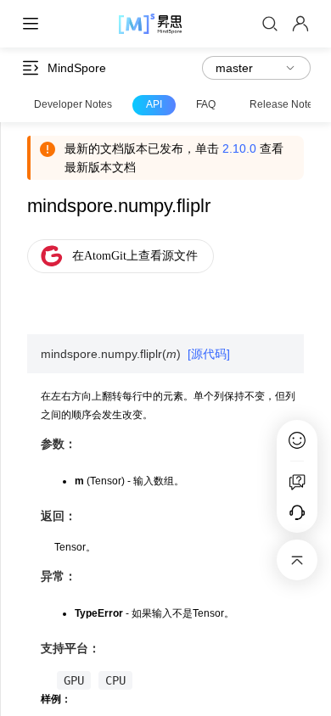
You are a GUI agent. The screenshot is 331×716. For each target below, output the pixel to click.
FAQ (206, 104)
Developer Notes (73, 104)
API (154, 104)
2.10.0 (239, 148)
